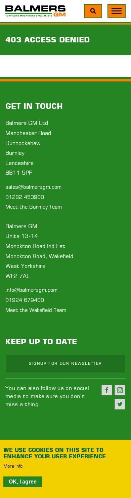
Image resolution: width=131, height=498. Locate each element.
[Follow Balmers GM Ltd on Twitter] (120, 404)
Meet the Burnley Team (33, 207)
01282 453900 (24, 197)
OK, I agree (23, 482)
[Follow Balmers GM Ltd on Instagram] (120, 390)
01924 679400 (24, 300)
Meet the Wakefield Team (35, 310)
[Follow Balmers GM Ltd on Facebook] (107, 390)
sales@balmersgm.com (33, 187)
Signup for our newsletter (65, 363)
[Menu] (93, 11)
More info (13, 467)
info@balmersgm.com (31, 290)
